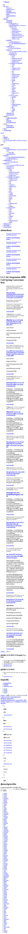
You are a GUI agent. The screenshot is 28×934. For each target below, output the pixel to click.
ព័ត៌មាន (5, 128)
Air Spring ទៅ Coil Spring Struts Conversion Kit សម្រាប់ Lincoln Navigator (14, 556)
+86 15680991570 (7, 745)
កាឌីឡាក (14, 97)
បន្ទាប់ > (3, 651)
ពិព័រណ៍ (8, 14)
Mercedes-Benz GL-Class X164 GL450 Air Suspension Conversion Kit (15, 473)
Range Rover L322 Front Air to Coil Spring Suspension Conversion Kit (14, 601)
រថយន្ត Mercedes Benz (17, 58)
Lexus (13, 79)
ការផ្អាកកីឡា (9, 40)
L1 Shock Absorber (13, 95)
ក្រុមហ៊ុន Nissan (15, 83)
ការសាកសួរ (8, 311)
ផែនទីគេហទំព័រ (10, 698)
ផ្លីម (12, 107)
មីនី (12, 82)
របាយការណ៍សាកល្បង (11, 122)
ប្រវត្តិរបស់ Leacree (10, 9)
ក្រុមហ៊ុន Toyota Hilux (17, 37)
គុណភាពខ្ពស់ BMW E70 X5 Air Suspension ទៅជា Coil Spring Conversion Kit (15, 384)
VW (13, 94)
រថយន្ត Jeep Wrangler (17, 34)
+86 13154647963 (7, 752)
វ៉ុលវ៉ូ (13, 111)
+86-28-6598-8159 (7, 715)
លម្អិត (12, 311)
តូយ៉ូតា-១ (14, 91)
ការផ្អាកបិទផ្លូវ (9, 22)
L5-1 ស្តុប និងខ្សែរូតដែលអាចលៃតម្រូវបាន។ (15, 157)
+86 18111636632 (7, 740)
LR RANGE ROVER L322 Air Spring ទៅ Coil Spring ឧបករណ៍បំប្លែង (14, 635)
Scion (13, 108)
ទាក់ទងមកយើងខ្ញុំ (7, 130)
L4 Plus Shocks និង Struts (15, 48)
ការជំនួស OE (9, 49)
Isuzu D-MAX (15, 32)
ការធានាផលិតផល (10, 127)
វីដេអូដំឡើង (8, 121)
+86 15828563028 (7, 747)
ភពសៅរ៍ (14, 88)
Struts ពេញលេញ (19, 700)
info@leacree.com (7, 664)
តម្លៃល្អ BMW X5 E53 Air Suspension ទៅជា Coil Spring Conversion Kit (14, 413)
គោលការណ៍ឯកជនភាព (15, 697)
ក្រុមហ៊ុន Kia (15, 77)
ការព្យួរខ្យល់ (3, 703)
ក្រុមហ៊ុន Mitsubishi (16, 104)
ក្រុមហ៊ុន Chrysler (16, 69)
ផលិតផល (5, 19)
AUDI (13, 55)
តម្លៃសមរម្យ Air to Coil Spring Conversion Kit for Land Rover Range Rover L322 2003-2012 (14, 322)
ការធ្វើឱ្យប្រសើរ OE (10, 46)
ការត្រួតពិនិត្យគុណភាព (11, 12)
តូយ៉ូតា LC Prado (16, 38)
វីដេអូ (7, 17)
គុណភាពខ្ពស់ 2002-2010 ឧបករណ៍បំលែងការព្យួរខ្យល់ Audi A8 (14, 494)
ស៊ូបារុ (13, 89)
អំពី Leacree (6, 6)
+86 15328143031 (7, 750)
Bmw (13, 57)
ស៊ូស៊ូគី (13, 110)
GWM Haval (15, 29)
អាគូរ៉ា (13, 64)
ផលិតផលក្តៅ (3, 698)
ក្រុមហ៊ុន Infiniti (15, 76)
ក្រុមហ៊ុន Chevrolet (16, 68)
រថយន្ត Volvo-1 (15, 92)
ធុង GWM (14, 28)
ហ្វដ (13, 72)
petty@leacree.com (7, 676)
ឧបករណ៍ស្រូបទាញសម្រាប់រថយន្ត (8, 700)
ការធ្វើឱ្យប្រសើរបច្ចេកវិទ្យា (11, 118)
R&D (7, 119)
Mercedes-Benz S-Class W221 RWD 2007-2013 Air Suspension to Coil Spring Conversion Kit (15, 525)
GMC (13, 101)
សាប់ (13, 86)
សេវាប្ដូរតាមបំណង (10, 114)
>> (6, 651)
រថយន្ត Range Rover (16, 60)
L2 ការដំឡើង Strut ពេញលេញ (15, 63)
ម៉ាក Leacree (9, 8)
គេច (13, 71)
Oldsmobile (14, 105)
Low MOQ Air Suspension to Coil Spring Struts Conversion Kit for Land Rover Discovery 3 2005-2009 (15, 353)
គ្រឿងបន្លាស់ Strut (10, 113)
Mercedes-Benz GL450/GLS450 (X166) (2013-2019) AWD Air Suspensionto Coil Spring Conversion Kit (15, 295)
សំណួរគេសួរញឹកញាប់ (11, 15)
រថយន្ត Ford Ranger (16, 31)
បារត (13, 102)
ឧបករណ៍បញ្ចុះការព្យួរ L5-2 (15, 42)
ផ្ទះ (4, 4)
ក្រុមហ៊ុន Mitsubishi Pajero (18, 35)
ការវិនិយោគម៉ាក (9, 125)
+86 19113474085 (7, 742)
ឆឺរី (12, 98)
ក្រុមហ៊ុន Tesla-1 (15, 61)
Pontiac (13, 85)
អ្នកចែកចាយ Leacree (8, 686)
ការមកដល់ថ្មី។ (9, 20)
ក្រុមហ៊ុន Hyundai (16, 74)
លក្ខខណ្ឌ (3, 695)
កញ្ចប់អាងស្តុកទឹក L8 (13, 23)
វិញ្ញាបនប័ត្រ (8, 11)
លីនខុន (13, 80)
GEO (13, 100)
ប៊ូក (12, 66)
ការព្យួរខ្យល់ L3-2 (13, 54)
